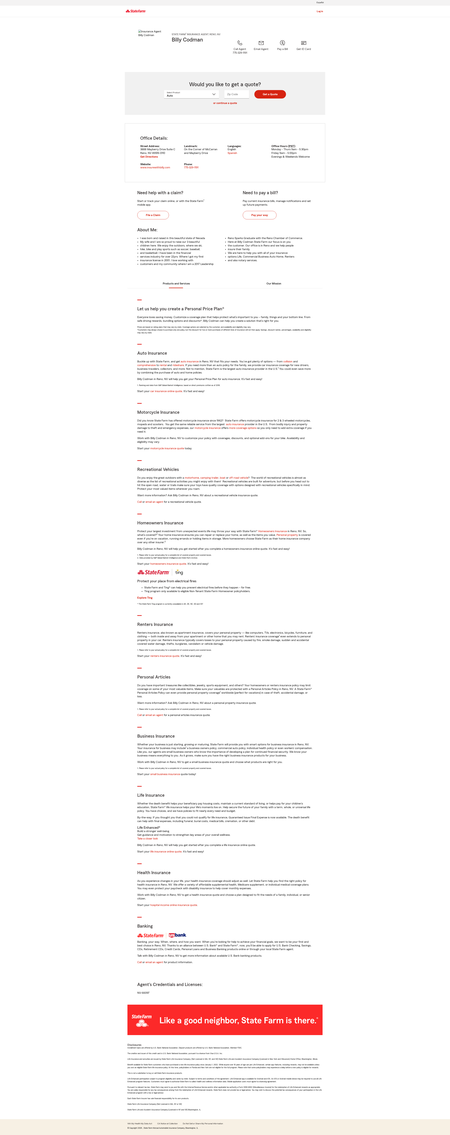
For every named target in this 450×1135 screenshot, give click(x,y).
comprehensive (146, 365)
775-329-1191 (191, 167)
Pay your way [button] (259, 215)
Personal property (287, 535)
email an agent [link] (154, 501)
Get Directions (149, 156)
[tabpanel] (225, 152)
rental (163, 365)
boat (222, 477)
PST (291, 146)
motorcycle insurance (208, 428)
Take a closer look (147, 838)
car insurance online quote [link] (166, 391)
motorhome (192, 477)
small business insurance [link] (165, 774)
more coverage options (242, 428)
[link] (261, 52)
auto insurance (190, 361)
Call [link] (139, 501)
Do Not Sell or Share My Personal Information (203, 1124)
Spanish (232, 153)
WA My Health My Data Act (139, 1124)
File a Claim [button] (153, 215)
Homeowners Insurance (272, 531)
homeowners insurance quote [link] (168, 563)
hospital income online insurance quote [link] (173, 905)
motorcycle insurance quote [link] (167, 448)
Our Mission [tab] (273, 283)
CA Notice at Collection (167, 1124)
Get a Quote (270, 94)
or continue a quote (225, 103)
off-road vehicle (238, 477)
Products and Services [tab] (176, 283)
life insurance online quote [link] (166, 851)
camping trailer (209, 477)
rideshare (178, 365)
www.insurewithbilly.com (155, 167)
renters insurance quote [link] (164, 656)
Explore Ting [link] (144, 597)
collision (287, 361)
